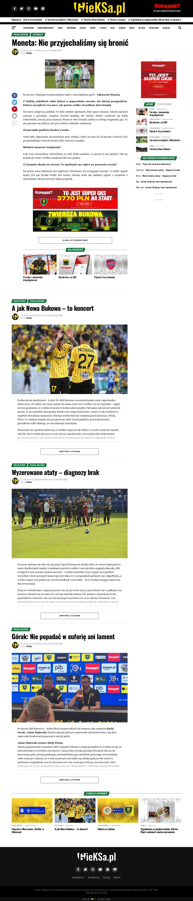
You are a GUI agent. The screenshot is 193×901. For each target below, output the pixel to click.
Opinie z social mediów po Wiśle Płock (145, 19)
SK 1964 (142, 27)
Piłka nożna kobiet (46, 27)
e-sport (103, 27)
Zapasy (93, 27)
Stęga (108, 899)
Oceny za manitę (44, 19)
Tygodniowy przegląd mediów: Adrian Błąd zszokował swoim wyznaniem (90, 19)
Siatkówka (71, 27)
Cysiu (102, 899)
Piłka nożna (28, 27)
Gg (137, 182)
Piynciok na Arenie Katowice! (157, 164)
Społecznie (154, 27)
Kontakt (117, 877)
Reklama (106, 877)
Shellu (29, 53)
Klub (112, 27)
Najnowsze (16, 19)
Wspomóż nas (94, 877)
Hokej (60, 27)
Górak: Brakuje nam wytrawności (156, 182)
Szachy (83, 27)
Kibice (132, 27)
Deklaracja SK (78, 877)
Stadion (122, 27)
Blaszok (166, 27)
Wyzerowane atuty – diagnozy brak (163, 170)
